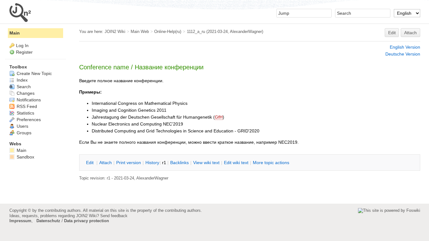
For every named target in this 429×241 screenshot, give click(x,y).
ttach (105, 162)
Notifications (28, 99)
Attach (410, 32)
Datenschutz (48, 220)
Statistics (24, 112)
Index (21, 80)
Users (21, 126)
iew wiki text (206, 162)
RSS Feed (26, 106)
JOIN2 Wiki (115, 31)
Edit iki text (236, 162)
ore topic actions (271, 162)
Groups (23, 132)
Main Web (140, 31)
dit (90, 162)
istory (152, 162)
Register (24, 52)
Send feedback (114, 215)
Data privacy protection (86, 220)
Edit (392, 32)
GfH (219, 117)
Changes (25, 93)
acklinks (179, 162)
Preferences (28, 119)
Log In (22, 45)
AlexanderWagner (246, 31)
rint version (128, 162)
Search (23, 86)
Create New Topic (33, 73)
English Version (405, 47)
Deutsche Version (402, 53)
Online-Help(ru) (167, 31)
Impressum (20, 220)
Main (14, 32)
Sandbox (24, 156)
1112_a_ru (196, 31)
